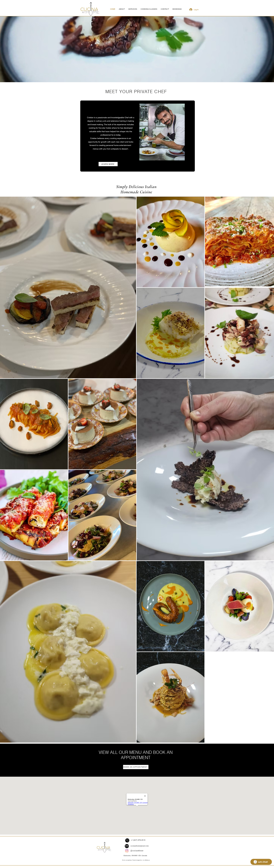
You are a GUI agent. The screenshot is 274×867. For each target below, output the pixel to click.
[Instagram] (126, 850)
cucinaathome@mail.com (139, 846)
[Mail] (127, 846)
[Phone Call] (127, 840)
